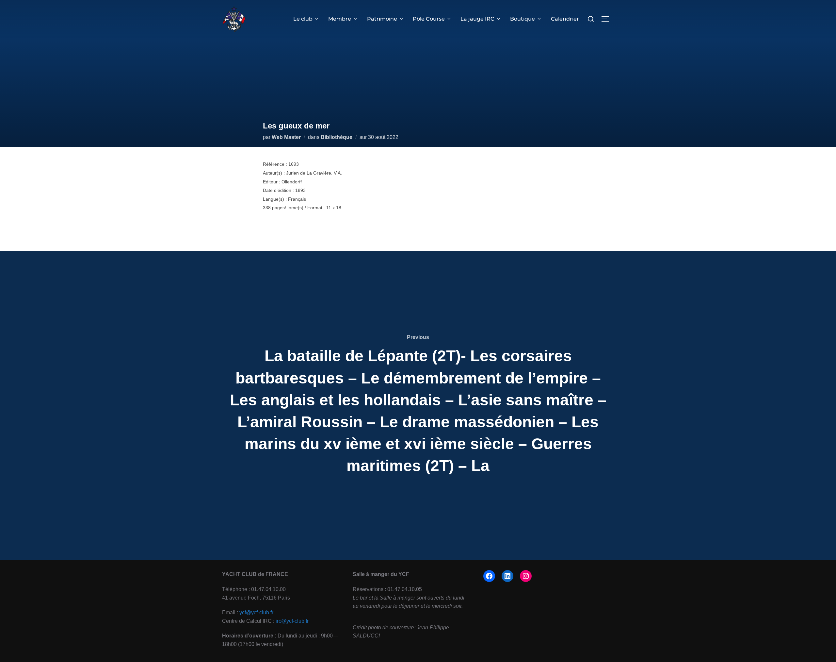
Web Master (286, 137)
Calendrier (565, 19)
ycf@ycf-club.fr (256, 612)
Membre (339, 19)
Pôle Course (429, 19)
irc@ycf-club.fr (292, 621)
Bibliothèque (336, 137)
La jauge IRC (477, 19)
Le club (303, 19)
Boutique (522, 19)
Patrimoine (382, 19)
